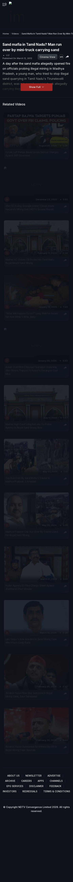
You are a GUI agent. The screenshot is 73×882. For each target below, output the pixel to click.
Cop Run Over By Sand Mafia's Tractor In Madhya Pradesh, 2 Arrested (27, 480)
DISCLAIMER (36, 786)
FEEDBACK (55, 786)
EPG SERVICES (14, 786)
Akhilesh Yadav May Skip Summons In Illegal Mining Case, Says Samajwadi (28, 695)
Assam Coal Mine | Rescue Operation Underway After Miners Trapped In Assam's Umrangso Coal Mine (31, 370)
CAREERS (26, 780)
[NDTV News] (16, 14)
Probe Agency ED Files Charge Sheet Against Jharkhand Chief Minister (29, 587)
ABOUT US (13, 775)
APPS (41, 780)
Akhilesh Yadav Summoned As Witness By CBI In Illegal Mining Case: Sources (31, 748)
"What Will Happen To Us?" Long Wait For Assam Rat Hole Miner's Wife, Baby (31, 315)
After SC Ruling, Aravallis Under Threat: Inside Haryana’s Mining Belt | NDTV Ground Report (29, 207)
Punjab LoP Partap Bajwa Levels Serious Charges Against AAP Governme (31, 154)
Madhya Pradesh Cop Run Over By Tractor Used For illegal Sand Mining (31, 533)
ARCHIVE (10, 780)
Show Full (35, 87)
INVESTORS (9, 791)
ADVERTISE (54, 775)
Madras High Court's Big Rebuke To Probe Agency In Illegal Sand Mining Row (28, 426)
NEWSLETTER (33, 775)
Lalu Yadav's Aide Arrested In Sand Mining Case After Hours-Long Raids (31, 641)
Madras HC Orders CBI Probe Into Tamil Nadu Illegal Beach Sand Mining (29, 261)
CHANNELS (56, 780)
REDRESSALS (29, 791)
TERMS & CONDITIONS (56, 791)
